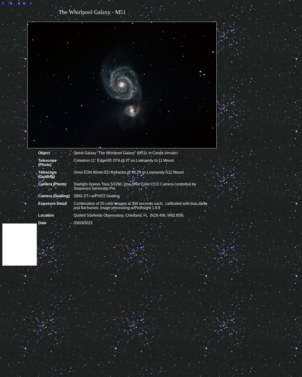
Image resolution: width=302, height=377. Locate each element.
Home (6, 3)
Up (21, 3)
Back (15, 3)
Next (27, 3)
